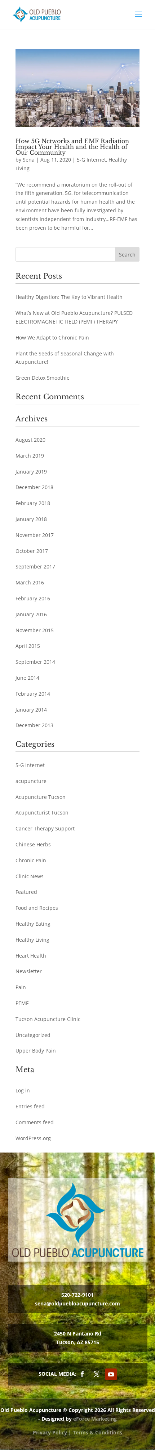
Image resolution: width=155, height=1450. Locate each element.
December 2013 (34, 725)
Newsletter (28, 971)
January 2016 (31, 614)
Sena (29, 159)
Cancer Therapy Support (45, 828)
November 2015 (34, 630)
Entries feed (30, 1106)
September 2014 (35, 661)
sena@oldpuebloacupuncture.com (77, 1303)
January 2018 (31, 519)
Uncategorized (32, 1035)
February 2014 (32, 693)
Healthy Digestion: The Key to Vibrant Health (69, 296)
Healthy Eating (32, 923)
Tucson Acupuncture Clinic (47, 1019)
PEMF (21, 1003)
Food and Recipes (36, 907)
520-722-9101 (77, 1294)
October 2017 (31, 550)
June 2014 (27, 677)
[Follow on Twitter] (96, 1374)
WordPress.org (33, 1138)
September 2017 (35, 566)
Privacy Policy (50, 1432)
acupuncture (30, 781)
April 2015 (27, 645)
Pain (20, 987)
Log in (22, 1090)
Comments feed (34, 1122)
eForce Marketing (95, 1418)
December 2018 (34, 487)
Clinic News (29, 876)
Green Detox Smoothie (42, 377)
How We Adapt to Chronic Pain (52, 337)
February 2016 (32, 598)
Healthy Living (32, 939)
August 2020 (30, 439)
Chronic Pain (30, 860)
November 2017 (34, 535)
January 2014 (31, 709)
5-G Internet (91, 159)
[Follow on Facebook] (82, 1374)
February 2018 (32, 503)
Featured (26, 891)
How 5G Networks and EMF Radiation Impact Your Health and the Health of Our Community (72, 146)
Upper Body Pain (35, 1050)
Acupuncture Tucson (40, 796)
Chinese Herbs (33, 844)
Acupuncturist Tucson (41, 812)
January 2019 (31, 471)
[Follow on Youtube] (111, 1374)
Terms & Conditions (97, 1432)
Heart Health (30, 955)
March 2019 (29, 455)
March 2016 (29, 582)
